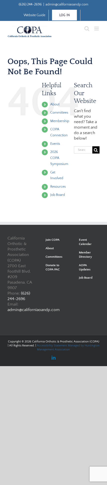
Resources (58, 187)
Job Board (57, 195)
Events (55, 144)
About (54, 104)
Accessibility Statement (52, 345)
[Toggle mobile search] (86, 28)
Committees (59, 113)
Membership (59, 121)
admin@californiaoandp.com (67, 4)
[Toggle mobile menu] (97, 28)
